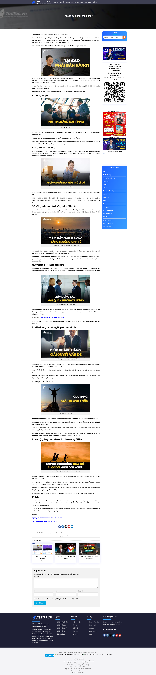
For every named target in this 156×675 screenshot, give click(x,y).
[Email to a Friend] (66, 526)
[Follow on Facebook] (104, 635)
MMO (104, 201)
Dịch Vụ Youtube (61, 625)
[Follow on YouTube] (120, 635)
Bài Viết (62, 2)
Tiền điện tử (106, 217)
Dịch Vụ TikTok (61, 631)
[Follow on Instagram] (107, 635)
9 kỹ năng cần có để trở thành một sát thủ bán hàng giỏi (47, 518)
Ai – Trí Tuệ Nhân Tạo (109, 178)
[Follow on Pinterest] (116, 635)
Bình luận (36, 577)
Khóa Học (80, 2)
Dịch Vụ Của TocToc (62, 622)
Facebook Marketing (108, 191)
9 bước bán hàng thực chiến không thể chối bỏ (44, 521)
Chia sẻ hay (46, 532)
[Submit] (124, 37)
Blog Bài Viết (40, 532)
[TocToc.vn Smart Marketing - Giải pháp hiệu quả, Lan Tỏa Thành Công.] (41, 2)
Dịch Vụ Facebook (62, 628)
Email (57, 591)
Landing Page (106, 194)
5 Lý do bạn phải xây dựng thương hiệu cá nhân (51, 317)
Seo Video (106, 207)
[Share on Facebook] (59, 526)
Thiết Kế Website (107, 213)
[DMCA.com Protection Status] (49, 655)
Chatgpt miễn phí (71, 2)
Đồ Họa (105, 188)
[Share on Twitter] (62, 526)
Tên (35, 591)
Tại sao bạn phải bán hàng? (68, 536)
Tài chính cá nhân (108, 210)
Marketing (106, 197)
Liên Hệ (95, 2)
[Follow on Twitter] (113, 635)
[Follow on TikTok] (110, 635)
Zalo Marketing (107, 226)
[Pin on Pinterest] (69, 526)
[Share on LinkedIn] (72, 526)
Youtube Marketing (108, 223)
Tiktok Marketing (107, 220)
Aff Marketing (107, 175)
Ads (104, 171)
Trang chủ (34, 532)
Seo (104, 204)
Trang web (80, 591)
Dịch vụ (56, 2)
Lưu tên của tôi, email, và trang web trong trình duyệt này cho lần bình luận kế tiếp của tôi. (57, 599)
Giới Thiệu (88, 2)
